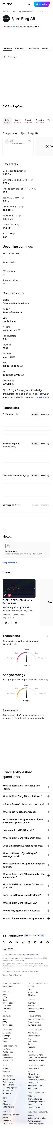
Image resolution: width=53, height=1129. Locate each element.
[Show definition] (25, 171)
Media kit (31, 1047)
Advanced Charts (35, 1104)
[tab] (35, 414)
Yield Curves (8, 1052)
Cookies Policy (34, 1077)
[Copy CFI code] (13, 384)
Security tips (33, 1082)
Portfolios (6, 1049)
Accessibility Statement (37, 1080)
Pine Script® (8, 1060)
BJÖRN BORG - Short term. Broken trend (17, 602)
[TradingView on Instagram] (23, 942)
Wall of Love (8, 1082)
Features (31, 986)
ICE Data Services (31, 954)
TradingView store (35, 1055)
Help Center (33, 1041)
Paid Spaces (8, 1123)
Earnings (6, 1036)
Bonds (5, 1000)
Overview (32, 1003)
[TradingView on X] (4, 942)
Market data (33, 992)
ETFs (5, 997)
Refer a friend (8, 1085)
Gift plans (32, 995)
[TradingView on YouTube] (17, 942)
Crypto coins (8, 1003)
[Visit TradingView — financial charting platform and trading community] (13, 106)
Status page (33, 1088)
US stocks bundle (35, 1025)
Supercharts (8, 986)
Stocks (5, 994)
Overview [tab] (7, 48)
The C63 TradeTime (36, 1060)
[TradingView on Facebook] (10, 942)
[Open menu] (3, 4)
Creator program (10, 1087)
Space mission (34, 1036)
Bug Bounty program (36, 1085)
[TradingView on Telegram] (35, 942)
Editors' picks (8, 1107)
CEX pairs (7, 1006)
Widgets (31, 1096)
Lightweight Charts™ (36, 1102)
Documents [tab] (33, 48)
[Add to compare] (29, 142)
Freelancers (7, 1120)
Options (6, 1055)
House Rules (8, 1090)
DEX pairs (7, 1008)
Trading (6, 1101)
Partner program (34, 1121)
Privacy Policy (33, 1074)
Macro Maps (8, 1058)
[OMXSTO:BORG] (5, 595)
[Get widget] (47, 635)
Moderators (7, 1093)
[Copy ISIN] (21, 366)
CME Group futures (35, 1019)
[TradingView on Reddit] (47, 942)
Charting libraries (35, 1099)
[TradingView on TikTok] (41, 942)
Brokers (31, 1006)
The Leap (32, 1011)
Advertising (32, 1115)
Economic (7, 1033)
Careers (31, 1044)
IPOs (5, 1041)
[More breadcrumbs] (14, 11)
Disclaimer (32, 1071)
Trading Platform (35, 1107)
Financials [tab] (20, 48)
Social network (9, 1079)
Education (7, 1104)
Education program (36, 1124)
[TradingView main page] (9, 4)
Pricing (30, 989)
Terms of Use (33, 1068)
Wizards (6, 1117)
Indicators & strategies (12, 1115)
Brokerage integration (37, 1118)
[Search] (29, 4)
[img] (36, 26)
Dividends (7, 1038)
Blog (29, 1038)
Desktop (6, 1071)
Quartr (37, 971)
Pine (4, 1011)
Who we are (32, 1033)
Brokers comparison (36, 1008)
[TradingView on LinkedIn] (29, 942)
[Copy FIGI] (22, 375)
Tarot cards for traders (37, 1058)
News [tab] (45, 48)
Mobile (5, 1068)
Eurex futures (33, 1022)
